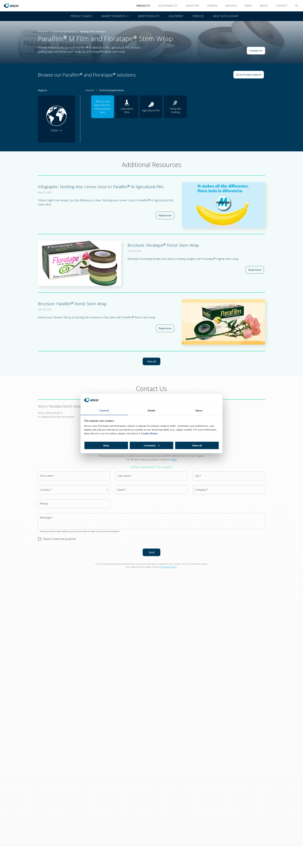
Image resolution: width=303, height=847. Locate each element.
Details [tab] (151, 410)
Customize (150, 445)
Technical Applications (64, 31)
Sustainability (168, 5)
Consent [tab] (104, 410)
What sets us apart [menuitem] (226, 16)
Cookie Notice (149, 433)
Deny (106, 445)
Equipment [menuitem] (176, 16)
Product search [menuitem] (81, 16)
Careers (212, 5)
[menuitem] (115, 16)
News (248, 5)
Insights (231, 5)
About (264, 5)
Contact (282, 5)
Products (143, 5)
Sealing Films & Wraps (93, 31)
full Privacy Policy (168, 566)
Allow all (197, 445)
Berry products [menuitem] (148, 16)
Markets (90, 90)
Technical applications (111, 90)
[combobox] (74, 489)
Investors (192, 5)
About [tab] (198, 410)
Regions (42, 90)
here (174, 459)
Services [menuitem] (198, 16)
